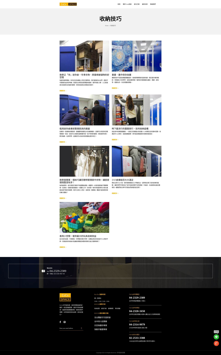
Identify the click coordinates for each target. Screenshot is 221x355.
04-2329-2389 (137, 297)
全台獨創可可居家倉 (102, 317)
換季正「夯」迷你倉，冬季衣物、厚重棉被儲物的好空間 (84, 76)
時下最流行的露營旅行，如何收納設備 (130, 129)
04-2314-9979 (137, 324)
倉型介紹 (104, 308)
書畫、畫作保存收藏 (121, 75)
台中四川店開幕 (100, 321)
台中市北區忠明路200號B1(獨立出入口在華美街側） (145, 314)
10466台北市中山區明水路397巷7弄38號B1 (142, 341)
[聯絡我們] (110, 272)
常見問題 (117, 308)
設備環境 (110, 308)
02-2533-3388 (137, 337)
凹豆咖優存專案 (100, 325)
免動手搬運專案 (100, 329)
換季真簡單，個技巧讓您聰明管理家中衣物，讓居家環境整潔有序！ (84, 181)
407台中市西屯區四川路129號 (138, 328)
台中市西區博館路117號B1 (137, 301)
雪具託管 (97, 308)
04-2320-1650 (137, 311)
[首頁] (65, 297)
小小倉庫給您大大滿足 (122, 180)
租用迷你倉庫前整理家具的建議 (75, 129)
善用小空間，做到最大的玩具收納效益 (78, 236)
